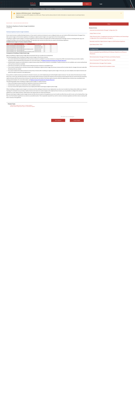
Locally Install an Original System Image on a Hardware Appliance (21, 105)
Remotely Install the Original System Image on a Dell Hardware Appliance (22, 106)
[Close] (120, 13)
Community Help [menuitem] (58, 9)
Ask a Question (58, 120)
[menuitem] (30, 9)
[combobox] (66, 4)
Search (87, 3)
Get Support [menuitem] (48, 9)
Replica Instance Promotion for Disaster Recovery (54, 60)
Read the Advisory (20, 16)
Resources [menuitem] (35, 9)
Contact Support (77, 120)
